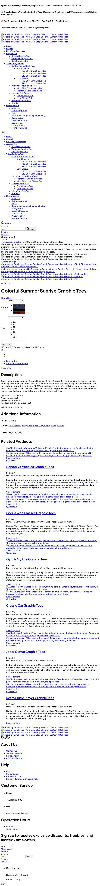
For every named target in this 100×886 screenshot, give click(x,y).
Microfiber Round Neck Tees (24, 85)
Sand (29, 425)
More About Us (12, 105)
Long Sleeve (22, 78)
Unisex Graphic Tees (20, 56)
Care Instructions (19, 120)
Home (9, 46)
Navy (24, 425)
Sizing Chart (6, 298)
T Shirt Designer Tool (15, 63)
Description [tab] (11, 361)
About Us (15, 108)
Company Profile (14, 758)
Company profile (19, 110)
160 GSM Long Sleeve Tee (34, 80)
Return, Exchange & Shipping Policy (28, 115)
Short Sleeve (23, 68)
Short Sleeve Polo (25, 95)
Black (53, 425)
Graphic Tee (11, 53)
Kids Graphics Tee (19, 61)
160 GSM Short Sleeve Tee (34, 71)
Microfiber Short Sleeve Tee (29, 88)
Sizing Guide (17, 118)
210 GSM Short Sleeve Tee (34, 75)
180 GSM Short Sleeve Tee (34, 73)
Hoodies (15, 103)
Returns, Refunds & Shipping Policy (22, 779)
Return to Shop (13, 879)
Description (6, 368)
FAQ (8, 771)
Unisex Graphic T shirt (17, 242)
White (47, 425)
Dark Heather (15, 425)
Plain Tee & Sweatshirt (16, 51)
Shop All (9, 48)
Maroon (60, 425)
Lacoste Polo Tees (20, 93)
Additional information (12, 407)
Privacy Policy (18, 125)
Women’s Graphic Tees (22, 58)
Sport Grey (38, 425)
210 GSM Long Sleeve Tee (34, 83)
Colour (4, 307)
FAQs (14, 113)
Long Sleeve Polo (25, 98)
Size (3, 328)
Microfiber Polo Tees (21, 100)
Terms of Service (19, 127)
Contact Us (16, 123)
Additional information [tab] (17, 363)
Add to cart (6, 345)
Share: (4, 349)
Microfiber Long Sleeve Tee (29, 90)
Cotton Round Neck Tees (23, 66)
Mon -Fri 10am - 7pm (11, 827)
